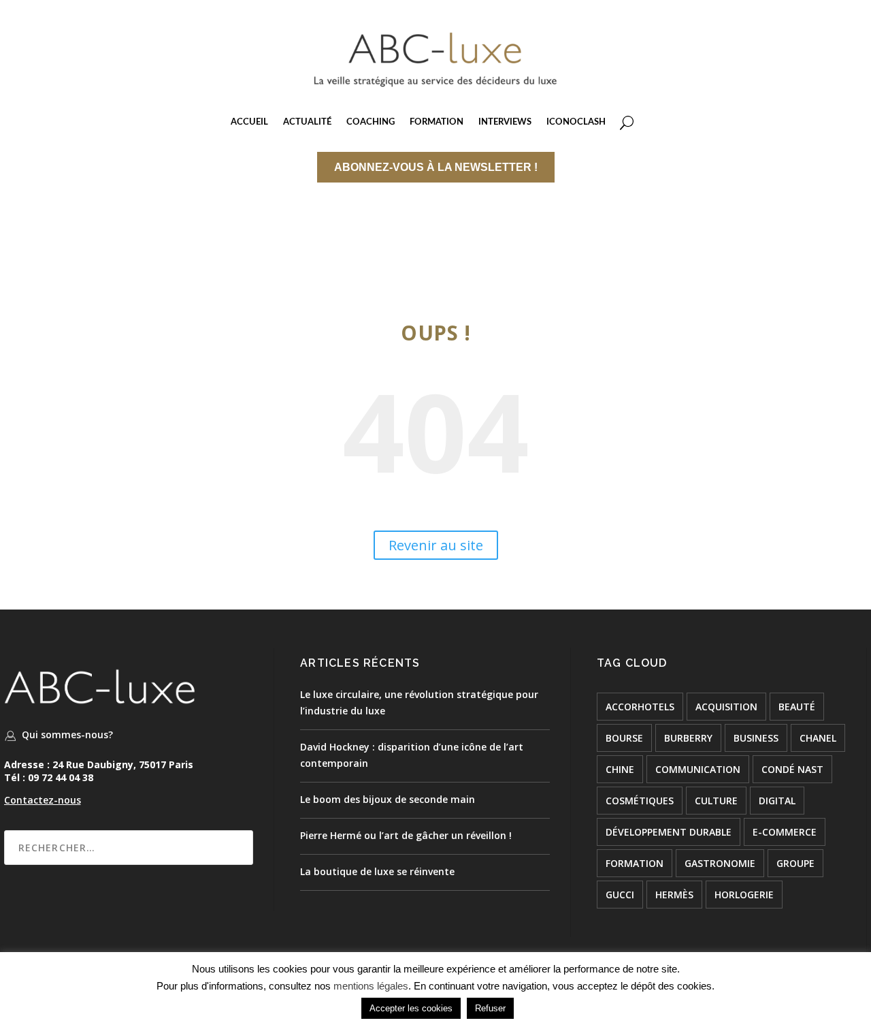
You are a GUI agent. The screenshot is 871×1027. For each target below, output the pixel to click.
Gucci (620, 894)
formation (634, 863)
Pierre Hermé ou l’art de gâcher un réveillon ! (406, 835)
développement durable (669, 831)
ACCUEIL (249, 122)
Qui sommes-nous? (67, 734)
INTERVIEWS (504, 122)
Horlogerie (744, 894)
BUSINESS (756, 737)
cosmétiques (640, 800)
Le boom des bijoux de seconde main (387, 799)
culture (716, 800)
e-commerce (785, 831)
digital (777, 800)
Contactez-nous (42, 799)
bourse (624, 737)
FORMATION (436, 122)
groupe (795, 863)
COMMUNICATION (697, 769)
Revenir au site (436, 545)
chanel (818, 737)
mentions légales (370, 986)
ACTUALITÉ (307, 122)
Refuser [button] (490, 1008)
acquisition (726, 706)
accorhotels (640, 706)
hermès (674, 894)
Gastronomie (720, 863)
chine (620, 769)
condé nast (792, 769)
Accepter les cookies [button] (411, 1008)
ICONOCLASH (576, 122)
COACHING (370, 122)
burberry (688, 737)
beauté (796, 706)
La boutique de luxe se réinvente (377, 871)
